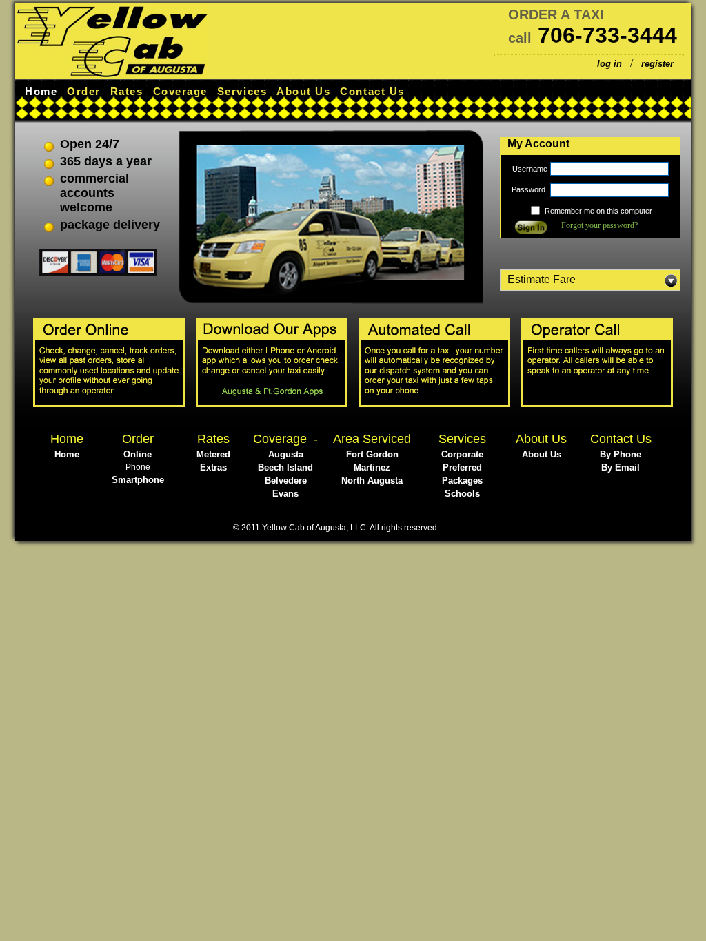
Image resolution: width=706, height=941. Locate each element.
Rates (126, 91)
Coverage (180, 91)
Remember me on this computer (598, 211)
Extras (213, 467)
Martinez (372, 467)
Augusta (285, 454)
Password (529, 189)
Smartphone (138, 480)
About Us (303, 91)
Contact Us (372, 91)
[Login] (530, 230)
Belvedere (286, 480)
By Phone (620, 454)
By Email (620, 467)
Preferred (462, 467)
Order (84, 91)
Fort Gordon (372, 454)
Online (137, 454)
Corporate (462, 454)
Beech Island (285, 467)
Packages (462, 480)
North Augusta (372, 480)
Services (242, 91)
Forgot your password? (599, 225)
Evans (285, 493)
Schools (462, 493)
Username (529, 169)
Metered (213, 454)
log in (609, 64)
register (657, 64)
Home (41, 91)
